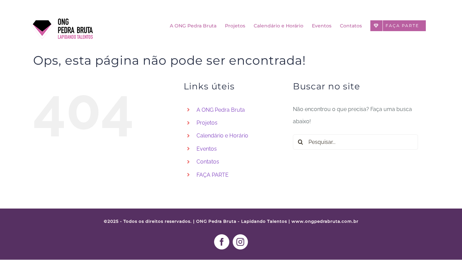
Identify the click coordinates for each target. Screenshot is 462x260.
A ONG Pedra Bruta (221, 110)
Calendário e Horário (222, 135)
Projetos (207, 123)
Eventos (207, 149)
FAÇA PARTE (213, 175)
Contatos (208, 161)
